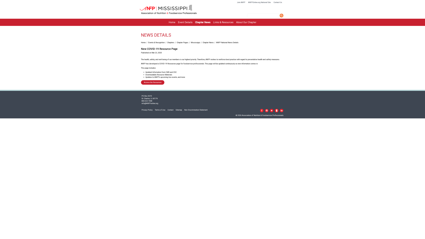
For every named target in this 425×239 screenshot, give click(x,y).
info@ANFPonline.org (150, 103)
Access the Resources (152, 82)
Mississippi (195, 42)
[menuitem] (172, 22)
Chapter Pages (182, 42)
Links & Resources (223, 22)
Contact (170, 110)
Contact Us (278, 2)
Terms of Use (160, 110)
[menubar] (212, 22)
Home (172, 22)
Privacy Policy (147, 110)
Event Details (185, 22)
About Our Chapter (246, 22)
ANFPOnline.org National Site (259, 2)
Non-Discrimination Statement (196, 110)
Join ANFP (241, 2)
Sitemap (179, 110)
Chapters (170, 42)
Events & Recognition (156, 42)
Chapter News (203, 22)
